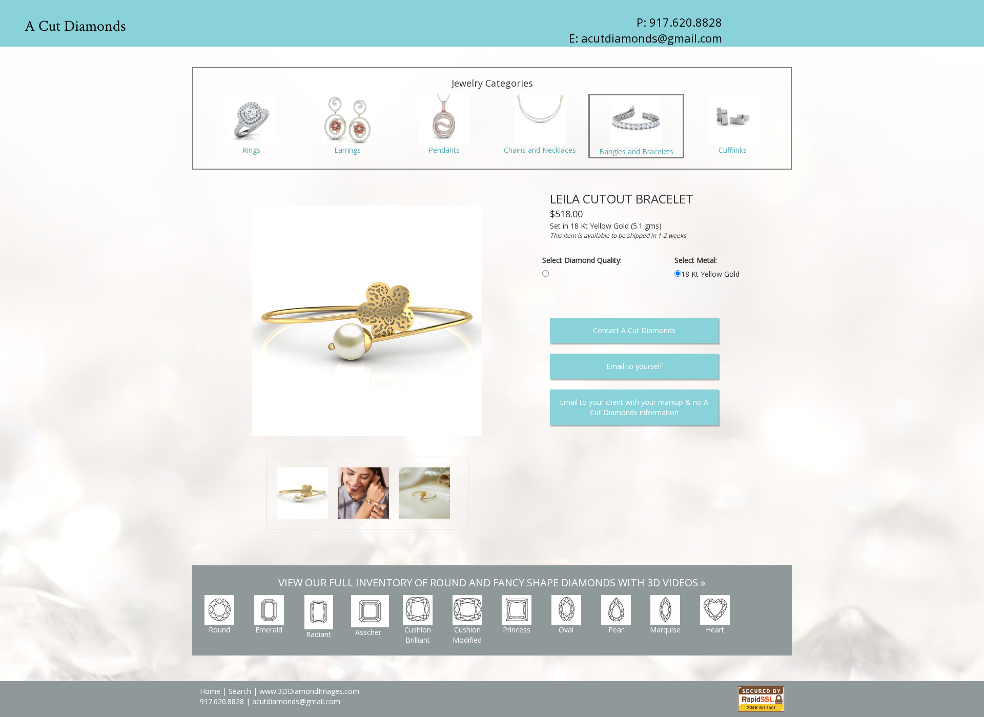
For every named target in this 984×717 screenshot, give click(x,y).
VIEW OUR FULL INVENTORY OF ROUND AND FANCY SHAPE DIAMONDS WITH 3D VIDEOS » (492, 582)
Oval (566, 629)
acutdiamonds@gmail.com (651, 38)
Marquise (665, 629)
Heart (715, 629)
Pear (616, 629)
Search (240, 691)
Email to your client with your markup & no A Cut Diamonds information (634, 407)
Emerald (268, 629)
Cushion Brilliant (417, 635)
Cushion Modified (467, 635)
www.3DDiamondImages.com (309, 691)
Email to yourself (634, 366)
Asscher (368, 632)
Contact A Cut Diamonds (634, 330)
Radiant (318, 634)
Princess (516, 629)
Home (210, 691)
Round (219, 629)
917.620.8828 (223, 701)
